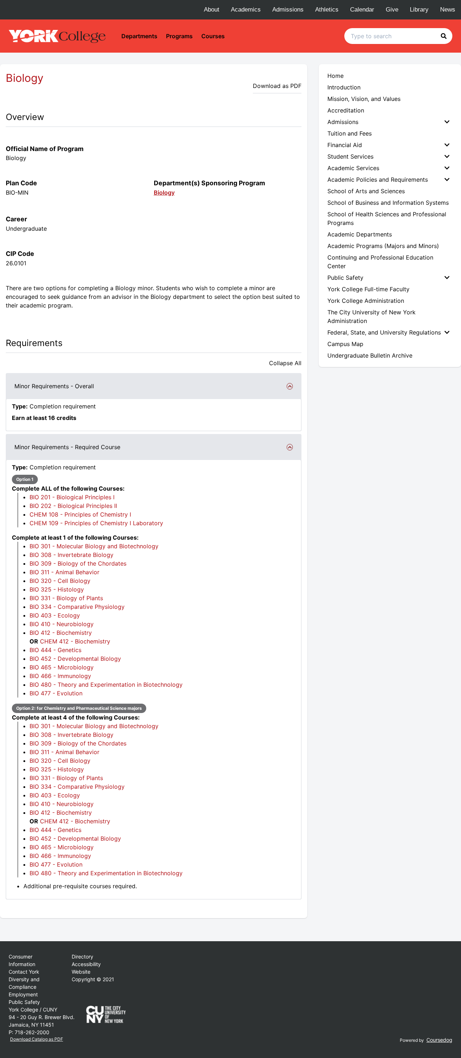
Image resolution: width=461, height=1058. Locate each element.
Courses (213, 36)
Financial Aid (344, 145)
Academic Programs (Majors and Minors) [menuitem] (383, 245)
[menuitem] (390, 122)
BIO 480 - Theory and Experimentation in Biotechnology (106, 684)
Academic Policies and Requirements (377, 179)
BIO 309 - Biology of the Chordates (78, 563)
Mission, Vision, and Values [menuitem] (363, 98)
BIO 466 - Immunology (60, 675)
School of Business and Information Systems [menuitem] (388, 202)
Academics (246, 9)
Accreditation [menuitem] (345, 110)
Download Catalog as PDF (36, 1039)
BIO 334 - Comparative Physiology (77, 606)
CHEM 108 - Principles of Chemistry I (80, 514)
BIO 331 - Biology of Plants (66, 598)
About (211, 9)
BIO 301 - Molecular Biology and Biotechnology (94, 546)
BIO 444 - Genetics (55, 650)
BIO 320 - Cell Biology (60, 580)
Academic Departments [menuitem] (359, 234)
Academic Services (353, 168)
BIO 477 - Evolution (56, 693)
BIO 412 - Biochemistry (61, 632)
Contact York (24, 972)
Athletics (327, 9)
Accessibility (86, 964)
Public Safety (345, 277)
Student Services (350, 156)
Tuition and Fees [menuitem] (349, 133)
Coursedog (439, 1040)
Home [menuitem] (335, 75)
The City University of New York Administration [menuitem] (371, 316)
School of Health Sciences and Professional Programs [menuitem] (386, 218)
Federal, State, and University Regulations (384, 332)
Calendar (362, 9)
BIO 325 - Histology (57, 589)
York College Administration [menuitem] (365, 300)
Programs (179, 36)
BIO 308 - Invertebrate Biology (71, 554)
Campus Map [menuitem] (345, 343)
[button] (444, 36)
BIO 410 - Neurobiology (62, 624)
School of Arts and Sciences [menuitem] (366, 191)
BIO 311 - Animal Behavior (64, 572)
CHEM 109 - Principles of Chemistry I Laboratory (96, 523)
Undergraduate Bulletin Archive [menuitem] (369, 355)
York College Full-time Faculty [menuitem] (368, 289)
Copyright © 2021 (93, 979)
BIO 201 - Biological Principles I (72, 497)
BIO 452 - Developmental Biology (75, 658)
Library (419, 9)
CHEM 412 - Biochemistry (75, 641)
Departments (139, 36)
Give (392, 9)
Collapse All (285, 363)
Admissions (288, 9)
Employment (23, 994)
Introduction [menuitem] (344, 87)
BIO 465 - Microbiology (62, 667)
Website (81, 972)
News (447, 9)
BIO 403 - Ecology (55, 615)
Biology (164, 192)
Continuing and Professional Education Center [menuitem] (380, 262)
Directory (82, 956)
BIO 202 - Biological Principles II (73, 505)
